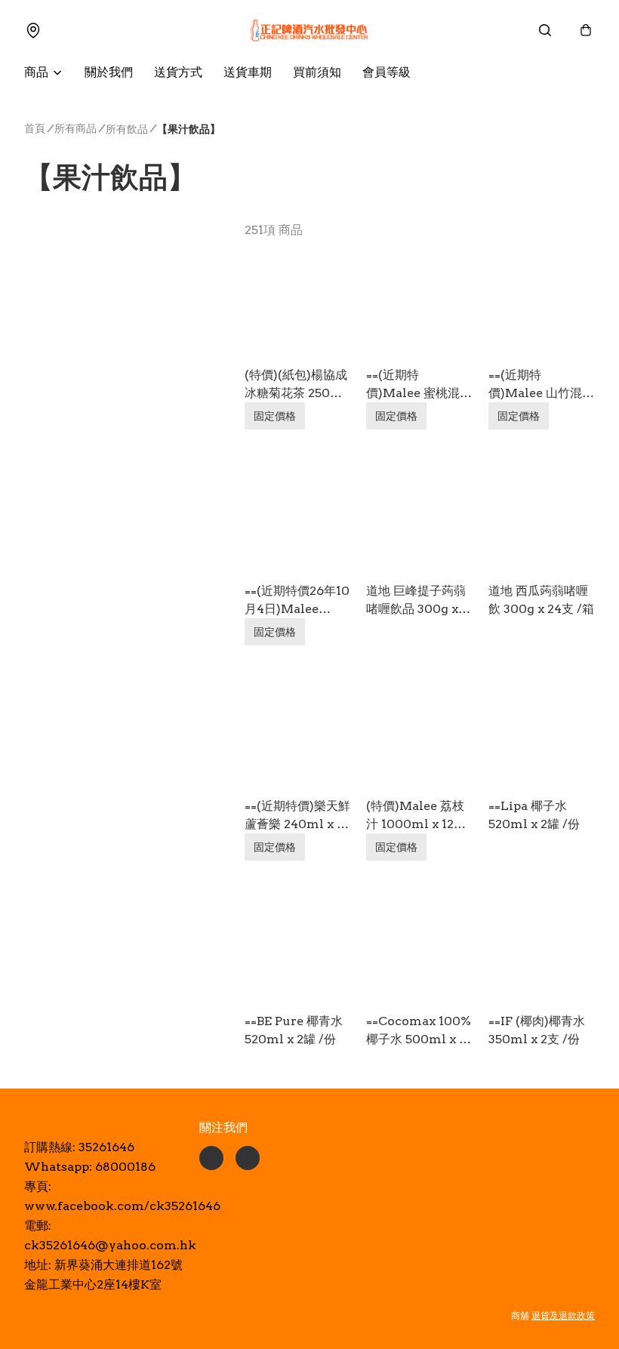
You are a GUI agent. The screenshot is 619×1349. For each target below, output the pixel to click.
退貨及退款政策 (563, 1315)
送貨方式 (178, 72)
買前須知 (317, 72)
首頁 (34, 128)
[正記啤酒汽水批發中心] (309, 30)
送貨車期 (247, 72)
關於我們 (109, 72)
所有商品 (75, 128)
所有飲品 (127, 129)
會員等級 (386, 72)
